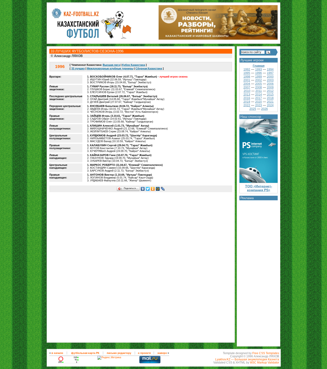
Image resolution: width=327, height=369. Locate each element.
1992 (246, 69)
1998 (246, 76)
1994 (270, 69)
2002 (258, 80)
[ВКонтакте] (142, 189)
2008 (258, 87)
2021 (270, 101)
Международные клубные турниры (110, 68)
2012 (270, 91)
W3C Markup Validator (264, 362)
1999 (258, 76)
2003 (270, 80)
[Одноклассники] (152, 189)
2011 (258, 91)
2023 (258, 105)
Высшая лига (111, 64)
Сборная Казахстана (148, 68)
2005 (258, 83)
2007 (246, 87)
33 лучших (78, 68)
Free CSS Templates (265, 353)
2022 (246, 105)
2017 (258, 98)
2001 (246, 80)
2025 (252, 109)
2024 (270, 105)
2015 (270, 94)
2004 (246, 83)
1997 (270, 73)
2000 (270, 76)
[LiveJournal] (162, 189)
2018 (270, 98)
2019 (246, 101)
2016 (246, 98)
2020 (258, 101)
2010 (247, 91)
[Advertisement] (258, 272)
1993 (258, 69)
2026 (264, 109)
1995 (246, 73)
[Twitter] (147, 189)
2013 (246, 94)
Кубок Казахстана (133, 64)
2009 (270, 87)
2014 (258, 94)
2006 (270, 83)
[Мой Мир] (157, 189)
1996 (258, 73)
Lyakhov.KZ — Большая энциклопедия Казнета (247, 359)
